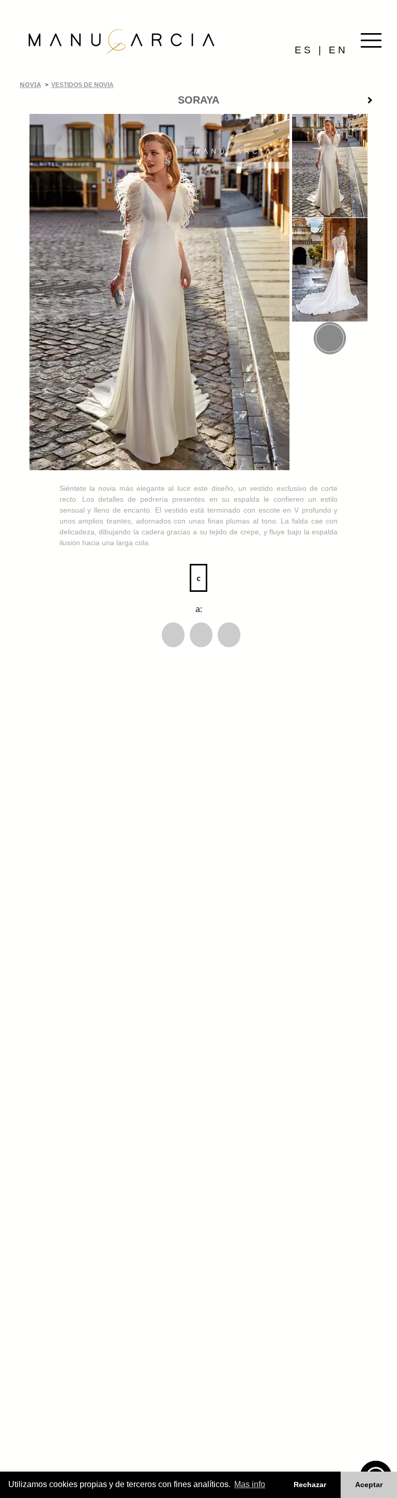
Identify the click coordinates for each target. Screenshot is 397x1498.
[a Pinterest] (229, 634)
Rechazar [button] (310, 1484)
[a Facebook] (173, 634)
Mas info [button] (249, 1484)
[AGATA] (373, 102)
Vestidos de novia (82, 85)
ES (304, 50)
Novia (30, 84)
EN (338, 50)
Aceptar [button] (369, 1484)
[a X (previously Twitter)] (201, 634)
